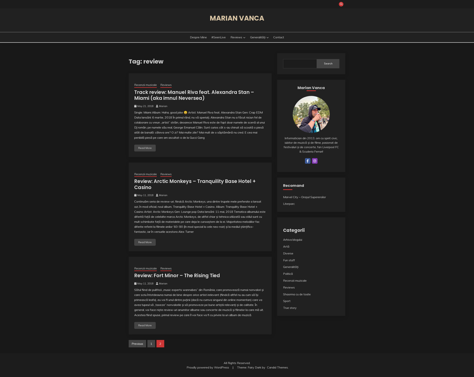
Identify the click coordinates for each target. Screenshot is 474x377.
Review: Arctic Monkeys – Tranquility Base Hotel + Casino (195, 184)
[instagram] (315, 161)
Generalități (258, 37)
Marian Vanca (237, 18)
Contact (278, 37)
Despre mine (198, 37)
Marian (163, 106)
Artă (286, 246)
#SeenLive (218, 37)
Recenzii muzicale (145, 85)
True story (290, 308)
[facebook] (308, 161)
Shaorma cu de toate (297, 294)
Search (328, 63)
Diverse (288, 253)
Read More (145, 148)
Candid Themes (277, 367)
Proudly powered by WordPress (208, 367)
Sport (287, 301)
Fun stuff (289, 260)
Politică (288, 274)
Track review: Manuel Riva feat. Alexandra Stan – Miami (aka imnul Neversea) (194, 95)
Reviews (236, 37)
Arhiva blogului (292, 239)
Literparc (289, 204)
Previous (137, 344)
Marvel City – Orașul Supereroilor (304, 197)
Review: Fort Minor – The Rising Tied (177, 275)
